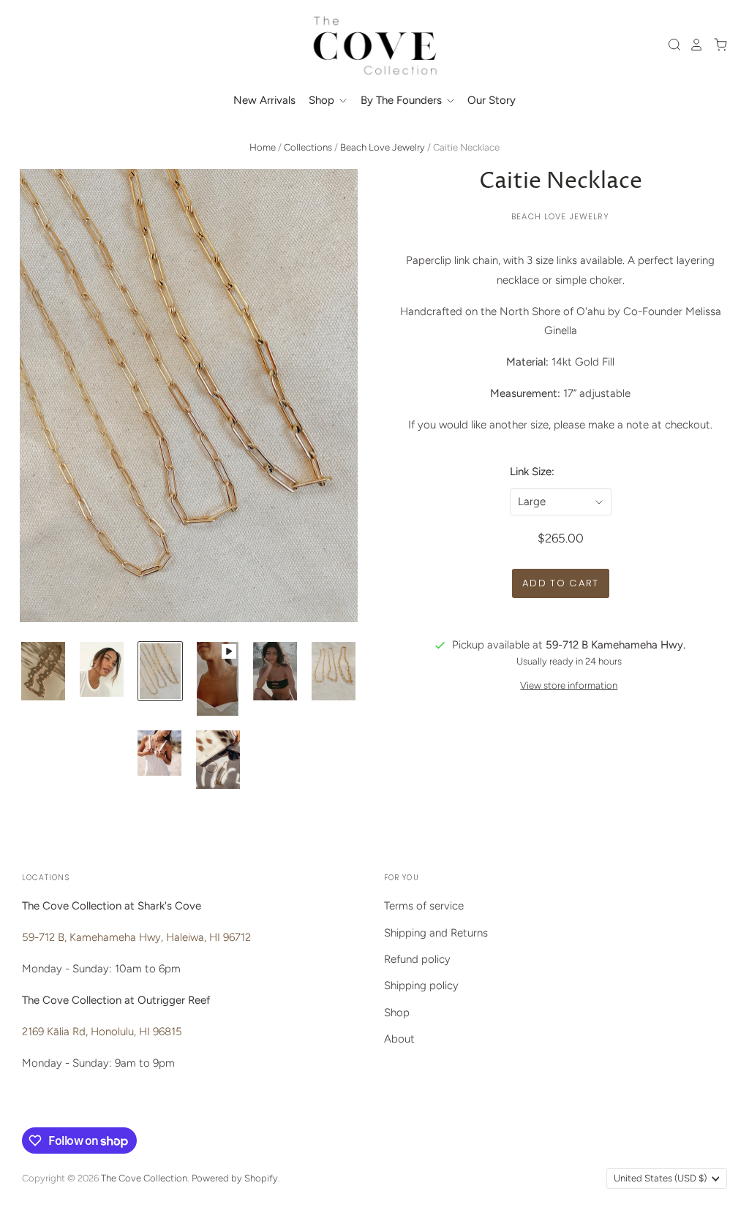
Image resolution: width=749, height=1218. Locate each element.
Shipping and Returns (436, 932)
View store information (568, 685)
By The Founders (403, 100)
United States (660, 1178)
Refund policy (417, 959)
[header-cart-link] (716, 44)
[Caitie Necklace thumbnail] (43, 671)
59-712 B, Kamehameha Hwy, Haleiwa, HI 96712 (136, 937)
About (399, 1038)
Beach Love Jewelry (382, 147)
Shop (323, 100)
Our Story (491, 100)
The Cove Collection (144, 1178)
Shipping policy (421, 985)
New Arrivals (264, 100)
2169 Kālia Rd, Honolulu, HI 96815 (102, 1031)
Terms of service (424, 905)
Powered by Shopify (235, 1178)
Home (262, 147)
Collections (308, 147)
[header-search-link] (671, 44)
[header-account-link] (693, 44)
